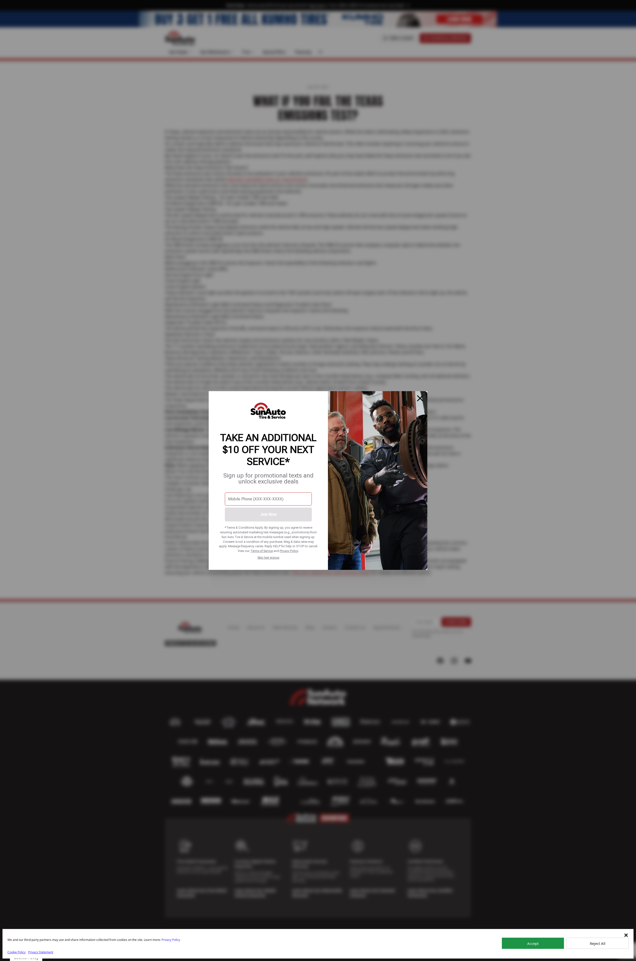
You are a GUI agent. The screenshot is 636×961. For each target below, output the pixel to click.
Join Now (268, 514)
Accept (533, 943)
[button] (626, 935)
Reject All (597, 943)
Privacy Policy (289, 551)
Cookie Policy (16, 952)
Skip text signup (268, 557)
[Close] (420, 398)
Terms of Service (261, 551)
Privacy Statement (40, 952)
